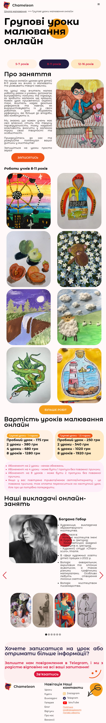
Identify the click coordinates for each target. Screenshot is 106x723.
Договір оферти (71, 712)
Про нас (49, 715)
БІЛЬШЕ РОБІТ (56, 409)
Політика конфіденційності (72, 708)
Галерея (49, 703)
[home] (18, 5)
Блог (47, 707)
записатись (28, 157)
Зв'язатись (47, 674)
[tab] (22, 63)
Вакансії (49, 720)
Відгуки (49, 711)
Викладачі (50, 698)
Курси (48, 694)
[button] (99, 4)
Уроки (48, 690)
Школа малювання (15, 11)
